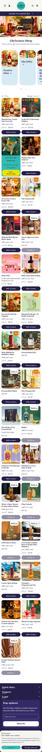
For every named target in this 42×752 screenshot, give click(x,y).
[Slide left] (16, 89)
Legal (5, 696)
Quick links (8, 687)
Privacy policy (6, 733)
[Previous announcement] (4, 13)
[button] (5, 5)
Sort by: (30, 96)
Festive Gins (8, 71)
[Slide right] (25, 89)
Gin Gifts (27, 61)
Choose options (31, 365)
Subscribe (21, 724)
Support (6, 692)
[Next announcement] (38, 13)
